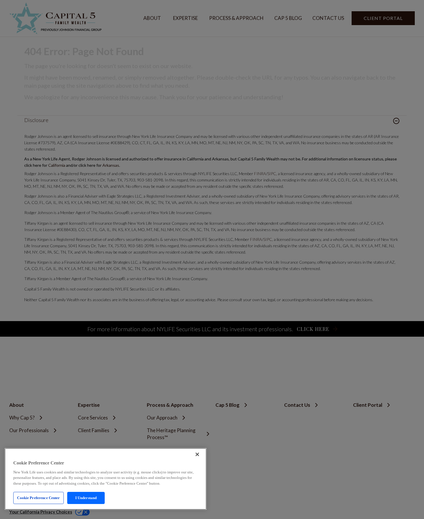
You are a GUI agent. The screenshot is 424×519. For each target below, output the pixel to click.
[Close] (197, 454)
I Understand (86, 498)
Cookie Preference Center (38, 498)
